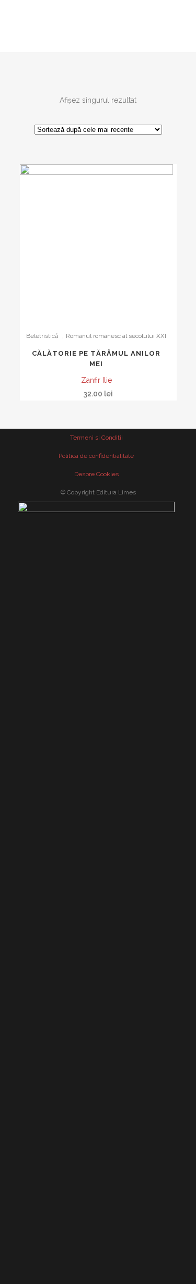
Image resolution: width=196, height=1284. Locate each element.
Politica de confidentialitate (96, 455)
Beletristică (42, 336)
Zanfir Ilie (96, 380)
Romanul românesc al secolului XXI (116, 336)
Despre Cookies (96, 474)
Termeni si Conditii (96, 437)
